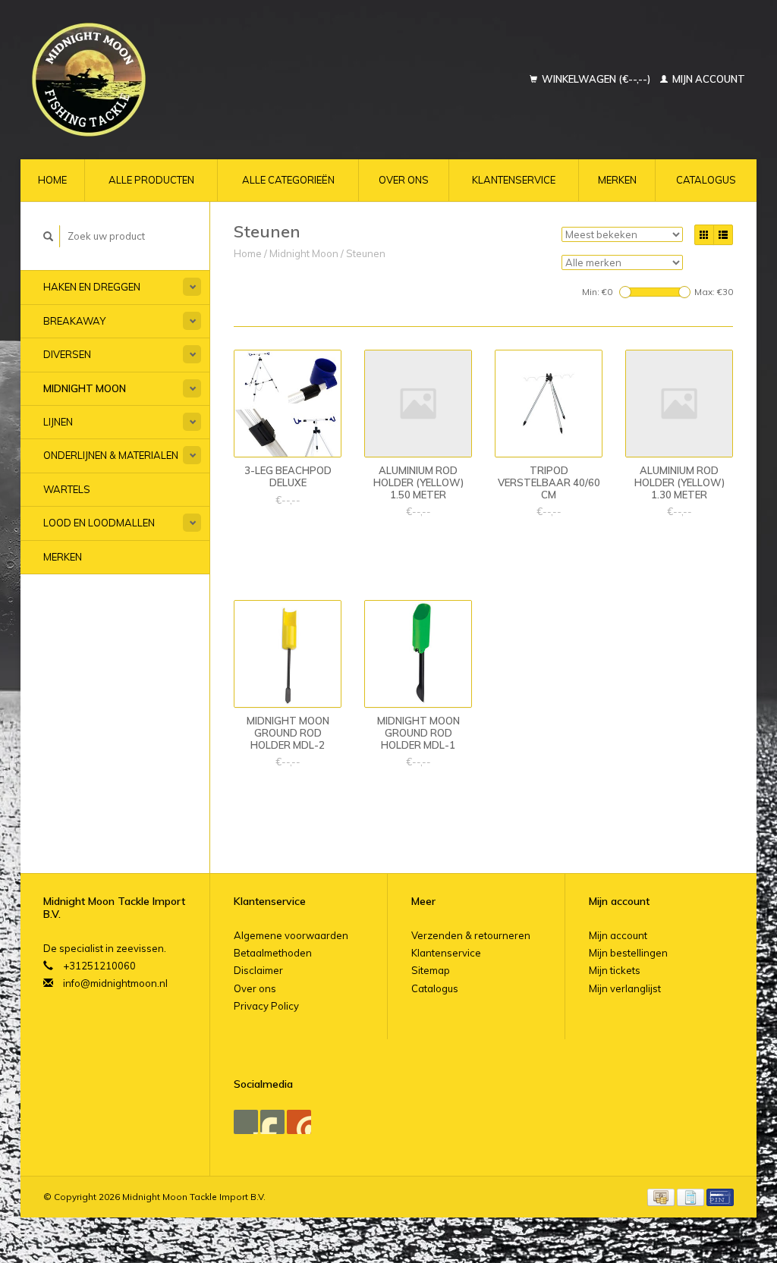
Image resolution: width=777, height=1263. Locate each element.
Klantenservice (513, 180)
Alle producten (151, 180)
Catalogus (706, 180)
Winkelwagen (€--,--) (596, 79)
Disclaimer (258, 970)
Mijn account (707, 79)
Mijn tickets (614, 970)
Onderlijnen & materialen (110, 455)
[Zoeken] (48, 236)
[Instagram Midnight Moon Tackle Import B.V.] (299, 1122)
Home (52, 180)
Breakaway (74, 321)
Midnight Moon (84, 388)
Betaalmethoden (273, 953)
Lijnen (58, 422)
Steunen (365, 253)
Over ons (404, 180)
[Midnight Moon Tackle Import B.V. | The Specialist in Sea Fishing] (155, 80)
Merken (617, 180)
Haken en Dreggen (91, 287)
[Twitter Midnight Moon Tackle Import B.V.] (272, 1122)
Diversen (67, 354)
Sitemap (430, 970)
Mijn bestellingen (628, 953)
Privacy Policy (266, 1006)
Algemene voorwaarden (291, 935)
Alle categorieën (288, 180)
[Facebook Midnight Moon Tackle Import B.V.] (246, 1122)
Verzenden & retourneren (470, 935)
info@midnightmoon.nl (115, 983)
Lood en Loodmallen (99, 523)
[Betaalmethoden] (662, 1196)
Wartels (66, 489)
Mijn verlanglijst (625, 988)
